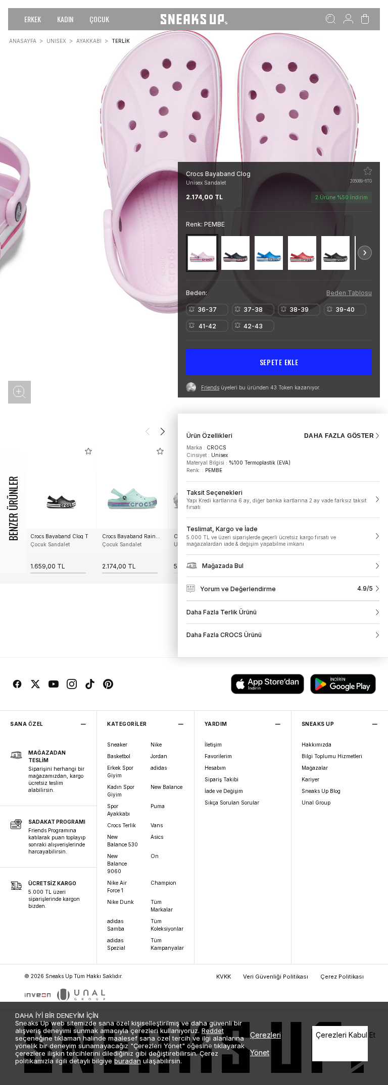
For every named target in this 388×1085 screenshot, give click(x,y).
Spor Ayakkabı (118, 810)
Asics (157, 837)
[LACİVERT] (235, 253)
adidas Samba (115, 925)
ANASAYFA (22, 41)
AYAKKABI (89, 41)
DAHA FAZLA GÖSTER (339, 435)
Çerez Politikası (342, 976)
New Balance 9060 (117, 863)
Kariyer (310, 779)
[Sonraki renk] (365, 253)
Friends (210, 387)
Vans (157, 825)
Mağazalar (315, 768)
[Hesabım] (348, 19)
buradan (127, 1061)
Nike (156, 744)
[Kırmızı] (302, 253)
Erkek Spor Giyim (120, 771)
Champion (163, 883)
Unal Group (316, 803)
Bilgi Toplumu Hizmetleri (332, 756)
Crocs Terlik (121, 825)
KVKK (223, 976)
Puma (158, 806)
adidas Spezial (116, 944)
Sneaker (117, 744)
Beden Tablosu (349, 293)
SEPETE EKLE (279, 362)
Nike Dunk (120, 902)
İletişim (213, 744)
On (155, 856)
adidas (159, 768)
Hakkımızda (316, 744)
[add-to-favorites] (88, 451)
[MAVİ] (269, 253)
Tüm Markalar (162, 905)
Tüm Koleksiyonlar (167, 925)
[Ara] (330, 19)
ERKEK (32, 19)
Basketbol (118, 756)
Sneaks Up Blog (321, 791)
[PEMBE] (202, 253)
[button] (19, 392)
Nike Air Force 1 (117, 886)
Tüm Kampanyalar (167, 944)
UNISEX (56, 41)
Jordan (159, 756)
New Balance (166, 787)
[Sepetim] (365, 19)
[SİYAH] (335, 253)
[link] (282, 500)
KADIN (65, 19)
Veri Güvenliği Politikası (275, 976)
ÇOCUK (99, 19)
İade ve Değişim (224, 791)
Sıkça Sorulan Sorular (232, 803)
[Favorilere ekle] (368, 171)
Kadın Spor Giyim (120, 790)
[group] (60, 509)
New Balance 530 (122, 840)
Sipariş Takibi (221, 779)
